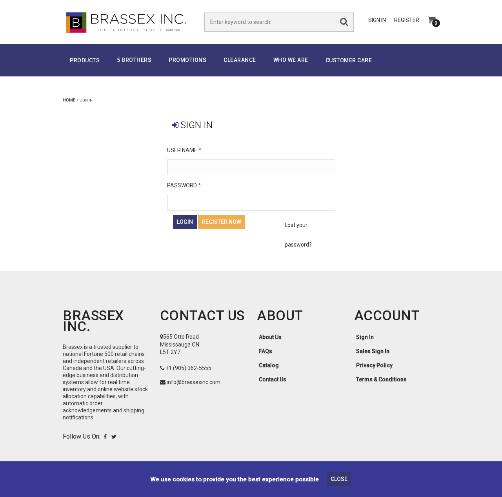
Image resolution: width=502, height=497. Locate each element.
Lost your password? (298, 235)
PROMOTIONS (187, 60)
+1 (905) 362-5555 (188, 368)
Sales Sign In (372, 351)
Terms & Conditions (381, 379)
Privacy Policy (374, 365)
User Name (184, 150)
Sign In (377, 20)
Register (406, 20)
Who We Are (290, 60)
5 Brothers (134, 60)
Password (184, 185)
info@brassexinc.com (193, 382)
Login (185, 222)
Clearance (240, 60)
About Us (270, 337)
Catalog (269, 365)
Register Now (221, 222)
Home (69, 100)
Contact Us (272, 379)
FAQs (265, 351)
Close (339, 479)
